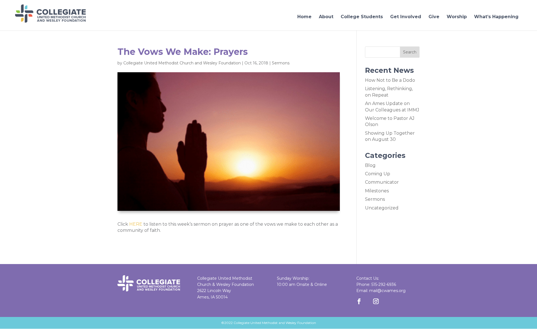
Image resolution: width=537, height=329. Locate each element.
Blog (370, 165)
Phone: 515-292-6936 (376, 284)
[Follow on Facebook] (359, 301)
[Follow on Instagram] (376, 301)
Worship (457, 16)
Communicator (382, 182)
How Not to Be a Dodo (390, 80)
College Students (362, 16)
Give (433, 16)
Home (304, 16)
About (326, 16)
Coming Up (377, 173)
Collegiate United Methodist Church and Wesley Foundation (182, 63)
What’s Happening (496, 16)
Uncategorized (382, 208)
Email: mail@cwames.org (381, 290)
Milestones (377, 190)
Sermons (280, 63)
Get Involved (405, 16)
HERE (135, 224)
